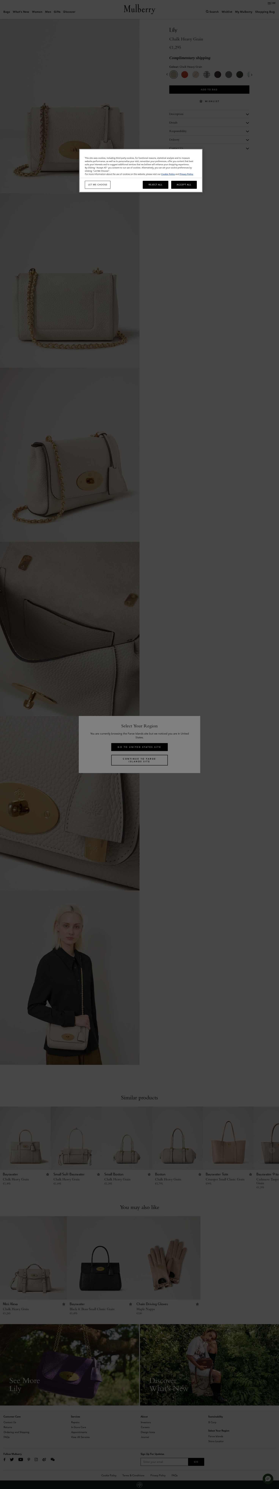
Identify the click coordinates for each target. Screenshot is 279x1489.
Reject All (155, 184)
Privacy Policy (186, 174)
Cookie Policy (168, 174)
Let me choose (97, 184)
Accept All (184, 184)
